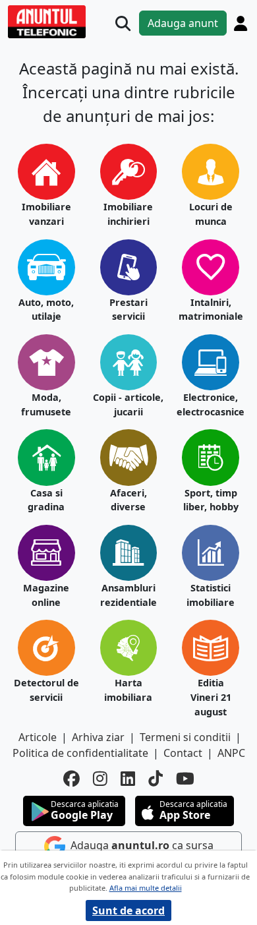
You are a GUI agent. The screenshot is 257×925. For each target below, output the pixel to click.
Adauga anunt (183, 23)
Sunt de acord (128, 910)
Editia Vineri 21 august (210, 696)
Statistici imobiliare (210, 595)
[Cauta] (123, 23)
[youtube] (185, 778)
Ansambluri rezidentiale (128, 595)
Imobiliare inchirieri (128, 213)
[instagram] (100, 778)
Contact (182, 753)
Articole (37, 737)
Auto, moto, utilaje (46, 309)
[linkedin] (128, 778)
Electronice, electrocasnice (210, 404)
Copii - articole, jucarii (128, 404)
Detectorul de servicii (46, 689)
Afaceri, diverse (128, 500)
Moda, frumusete (46, 404)
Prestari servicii (128, 309)
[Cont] (240, 23)
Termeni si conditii (185, 737)
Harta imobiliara (128, 689)
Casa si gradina (46, 500)
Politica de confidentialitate (80, 753)
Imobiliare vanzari (46, 213)
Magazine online (46, 595)
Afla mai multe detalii (145, 888)
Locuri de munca (211, 213)
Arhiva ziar (98, 737)
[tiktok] (155, 778)
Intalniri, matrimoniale (211, 309)
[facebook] (71, 778)
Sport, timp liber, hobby (211, 500)
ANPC (231, 753)
